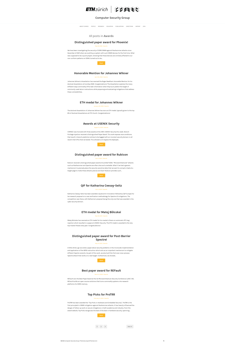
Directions (129, 26)
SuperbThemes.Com (91, 341)
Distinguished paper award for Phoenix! (101, 42)
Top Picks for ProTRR (101, 294)
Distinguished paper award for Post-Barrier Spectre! (101, 237)
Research (101, 26)
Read (101, 63)
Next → (130, 326)
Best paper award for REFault (101, 270)
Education (109, 26)
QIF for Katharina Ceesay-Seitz (101, 185)
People (93, 26)
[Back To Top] (163, 341)
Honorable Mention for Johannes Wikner (101, 73)
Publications (119, 26)
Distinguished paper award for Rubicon (101, 154)
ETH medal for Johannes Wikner (101, 102)
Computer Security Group (112, 18)
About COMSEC (84, 26)
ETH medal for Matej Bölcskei (101, 212)
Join (144, 26)
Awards (105, 46)
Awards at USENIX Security (101, 123)
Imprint (137, 26)
